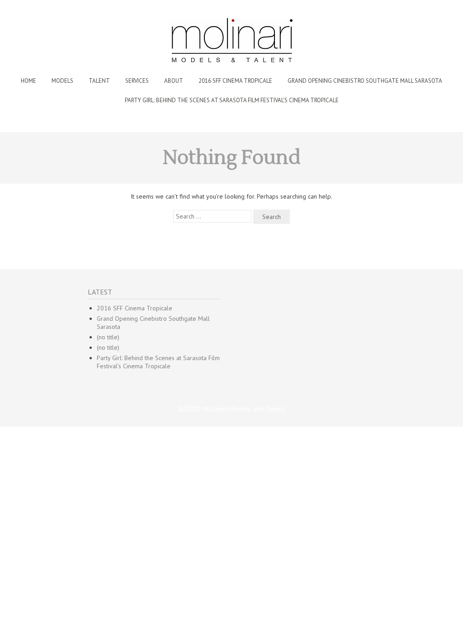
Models (62, 81)
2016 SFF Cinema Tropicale (235, 81)
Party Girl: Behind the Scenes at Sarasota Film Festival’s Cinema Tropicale (232, 100)
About (173, 81)
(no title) (108, 337)
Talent (99, 81)
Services (137, 81)
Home (28, 81)
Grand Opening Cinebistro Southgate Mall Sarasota (365, 81)
